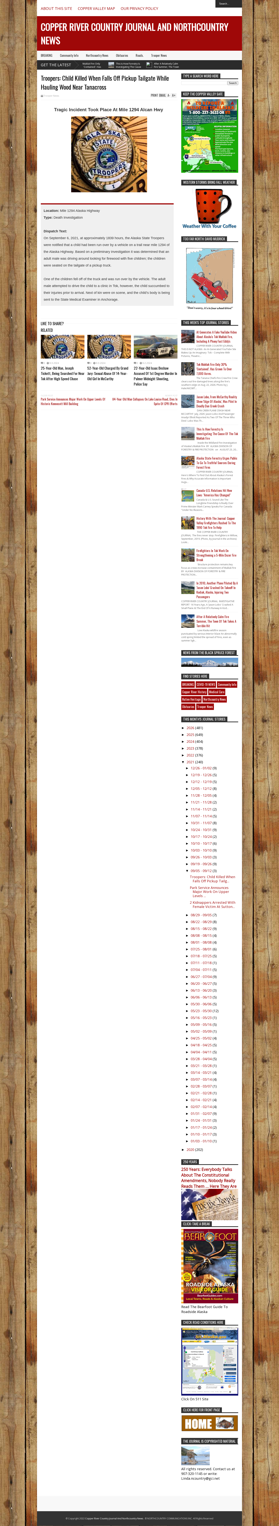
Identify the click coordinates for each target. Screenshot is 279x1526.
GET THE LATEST (56, 64)
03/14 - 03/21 (202, 1072)
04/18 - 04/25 (202, 1045)
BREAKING (46, 55)
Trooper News (159, 55)
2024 (191, 741)
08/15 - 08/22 (202, 928)
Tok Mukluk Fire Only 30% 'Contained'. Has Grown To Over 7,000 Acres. (214, 369)
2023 (191, 748)
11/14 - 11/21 (202, 809)
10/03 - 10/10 (202, 850)
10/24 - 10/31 (202, 829)
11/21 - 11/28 (202, 802)
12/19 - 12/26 (202, 775)
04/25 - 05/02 (202, 1038)
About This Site (56, 8)
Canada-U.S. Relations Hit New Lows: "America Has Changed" (214, 492)
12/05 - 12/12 (202, 788)
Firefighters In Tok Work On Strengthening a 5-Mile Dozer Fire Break (216, 555)
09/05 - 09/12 (202, 870)
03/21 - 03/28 (202, 1065)
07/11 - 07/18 (202, 963)
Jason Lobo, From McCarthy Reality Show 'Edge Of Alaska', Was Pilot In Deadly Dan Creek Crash (216, 401)
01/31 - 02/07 (202, 1113)
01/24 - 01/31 (202, 1120)
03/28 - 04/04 (202, 1059)
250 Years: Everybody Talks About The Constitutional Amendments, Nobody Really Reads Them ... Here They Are (209, 1177)
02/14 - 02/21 (202, 1100)
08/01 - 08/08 (202, 942)
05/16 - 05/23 (202, 1017)
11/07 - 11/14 (202, 816)
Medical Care (216, 692)
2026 (191, 728)
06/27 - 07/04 (202, 976)
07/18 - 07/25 (202, 956)
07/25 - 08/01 (202, 949)
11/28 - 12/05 (202, 795)
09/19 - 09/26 (202, 864)
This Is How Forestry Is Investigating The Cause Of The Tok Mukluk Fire (104, 67)
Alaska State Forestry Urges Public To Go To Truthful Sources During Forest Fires (216, 463)
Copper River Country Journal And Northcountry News (114, 1518)
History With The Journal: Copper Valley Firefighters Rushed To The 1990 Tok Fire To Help (216, 523)
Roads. (139, 55)
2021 (191, 762)
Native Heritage (191, 699)
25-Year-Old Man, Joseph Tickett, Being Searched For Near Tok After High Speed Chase (62, 373)
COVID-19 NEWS (206, 684)
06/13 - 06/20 (202, 990)
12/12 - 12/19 (202, 781)
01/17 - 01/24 (202, 1127)
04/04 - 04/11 (202, 1052)
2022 (191, 755)
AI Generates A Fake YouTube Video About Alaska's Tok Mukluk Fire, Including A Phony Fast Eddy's (216, 337)
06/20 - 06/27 (202, 983)
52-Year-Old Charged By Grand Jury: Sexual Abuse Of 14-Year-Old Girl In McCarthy (107, 373)
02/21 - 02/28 (202, 1093)
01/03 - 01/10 (202, 1141)
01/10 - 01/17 (202, 1134)
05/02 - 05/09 (202, 1031)
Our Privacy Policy (139, 8)
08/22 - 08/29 (202, 922)
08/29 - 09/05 (202, 915)
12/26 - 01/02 (202, 768)
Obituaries (122, 55)
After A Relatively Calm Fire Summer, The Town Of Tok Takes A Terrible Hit (142, 67)
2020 (191, 1149)
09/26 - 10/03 (202, 857)
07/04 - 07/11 (202, 969)
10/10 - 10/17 (202, 843)
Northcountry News (97, 55)
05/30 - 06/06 (202, 1004)
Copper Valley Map (96, 8)
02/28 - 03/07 (202, 1086)
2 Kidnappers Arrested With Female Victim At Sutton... (212, 904)
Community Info (69, 55)
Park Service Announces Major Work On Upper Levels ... (209, 891)
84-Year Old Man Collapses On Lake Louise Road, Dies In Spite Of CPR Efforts (144, 401)
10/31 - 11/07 (202, 823)
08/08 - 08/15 (202, 935)
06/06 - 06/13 (202, 997)
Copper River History (194, 692)
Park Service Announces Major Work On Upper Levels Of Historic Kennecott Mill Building (73, 401)
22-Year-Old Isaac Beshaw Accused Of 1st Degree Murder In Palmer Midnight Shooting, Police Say (155, 375)
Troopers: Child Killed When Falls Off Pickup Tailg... (212, 879)
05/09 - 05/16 (202, 1024)
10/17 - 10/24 (202, 836)
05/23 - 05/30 (202, 1011)
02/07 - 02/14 (202, 1106)
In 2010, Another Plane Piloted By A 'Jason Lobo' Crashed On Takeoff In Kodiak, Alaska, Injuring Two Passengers (217, 590)
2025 (191, 734)
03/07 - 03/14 (202, 1079)
